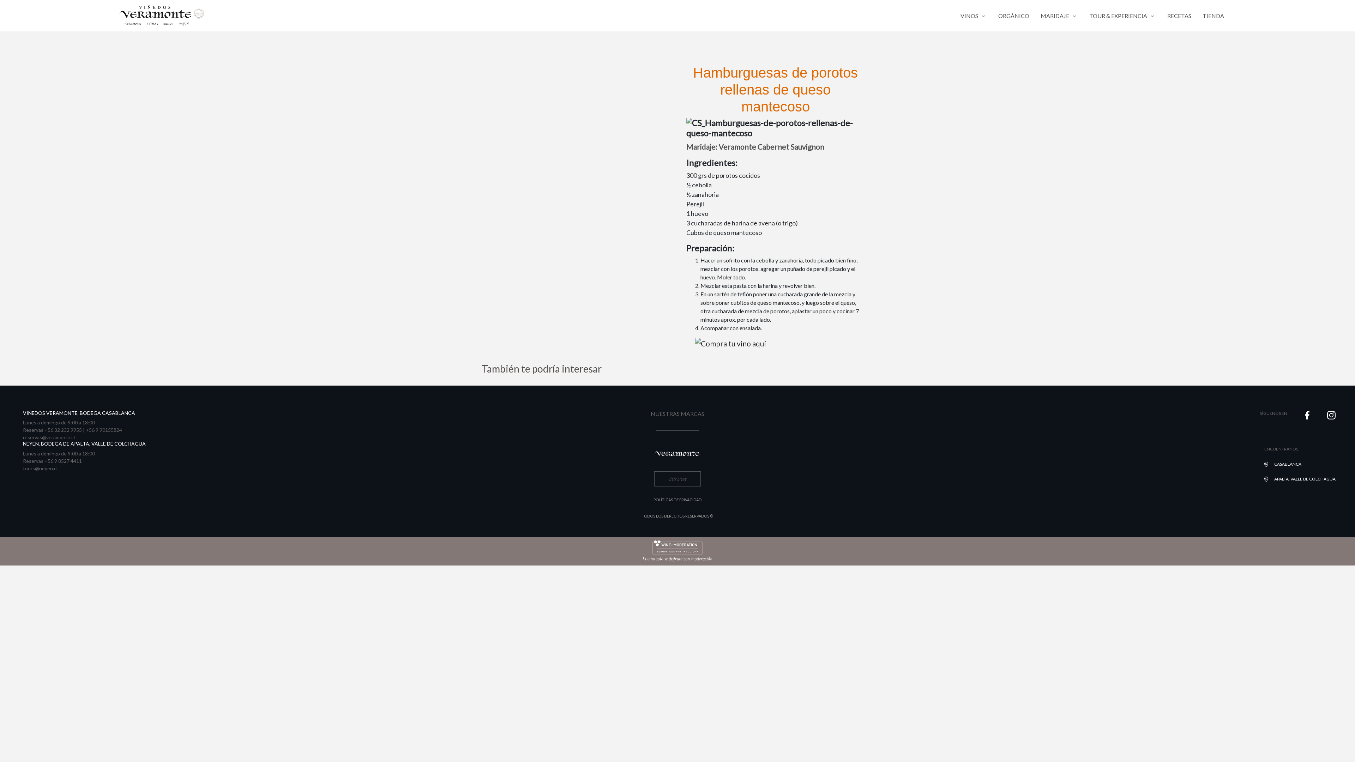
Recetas (1179, 15)
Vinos (969, 15)
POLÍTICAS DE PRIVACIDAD (677, 499)
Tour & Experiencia (1118, 15)
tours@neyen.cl (40, 468)
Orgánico (1013, 15)
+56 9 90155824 (104, 430)
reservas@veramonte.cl (49, 437)
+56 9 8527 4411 (63, 461)
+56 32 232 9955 (63, 430)
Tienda (1213, 15)
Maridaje (1055, 15)
